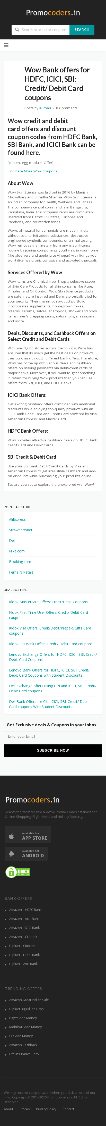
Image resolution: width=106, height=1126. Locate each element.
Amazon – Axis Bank (24, 919)
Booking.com (20, 561)
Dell (12, 540)
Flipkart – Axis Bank (23, 964)
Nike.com (17, 551)
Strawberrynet (20, 529)
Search (82, 30)
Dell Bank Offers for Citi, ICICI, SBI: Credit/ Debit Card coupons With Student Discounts (49, 704)
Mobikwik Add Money (25, 1027)
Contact (68, 1109)
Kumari (45, 108)
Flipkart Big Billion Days (26, 1009)
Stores (25, 1109)
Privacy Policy (46, 1109)
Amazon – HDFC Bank (25, 909)
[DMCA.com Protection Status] (18, 872)
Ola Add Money (21, 1036)
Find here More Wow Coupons (32, 171)
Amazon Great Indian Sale (29, 1000)
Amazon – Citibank (23, 937)
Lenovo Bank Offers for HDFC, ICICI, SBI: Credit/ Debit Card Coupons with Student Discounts (49, 673)
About (8, 1109)
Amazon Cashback (23, 1045)
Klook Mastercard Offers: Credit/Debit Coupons (48, 601)
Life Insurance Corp (24, 1054)
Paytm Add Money (23, 1018)
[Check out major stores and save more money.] (53, 12)
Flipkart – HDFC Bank (24, 955)
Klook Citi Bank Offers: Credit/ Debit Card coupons (51, 643)
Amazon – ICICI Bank (24, 928)
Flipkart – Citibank (22, 946)
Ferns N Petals (21, 572)
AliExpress (17, 519)
